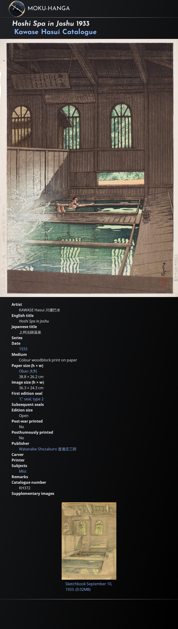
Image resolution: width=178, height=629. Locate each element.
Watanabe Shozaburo (47, 449)
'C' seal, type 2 (31, 398)
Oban (28, 371)
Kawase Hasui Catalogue (55, 32)
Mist (22, 471)
